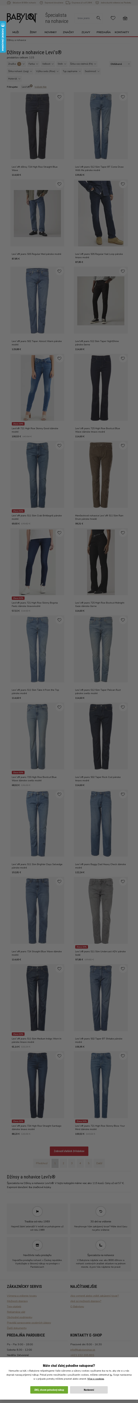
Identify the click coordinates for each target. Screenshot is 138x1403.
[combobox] (119, 64)
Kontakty (122, 32)
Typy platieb (14, 1306)
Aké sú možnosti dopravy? (85, 1301)
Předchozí (41, 1163)
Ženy (33, 32)
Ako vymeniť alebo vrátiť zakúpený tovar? (94, 1296)
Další (99, 1163)
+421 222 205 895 (82, 1355)
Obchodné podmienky (19, 1317)
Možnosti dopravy (17, 1301)
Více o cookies (95, 1378)
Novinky (51, 32)
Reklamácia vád (16, 1312)
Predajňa (104, 32)
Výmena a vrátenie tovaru (22, 1296)
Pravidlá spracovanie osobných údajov (29, 1323)
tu (111, 1374)
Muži (15, 32)
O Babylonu (77, 1306)
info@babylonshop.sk (82, 1350)
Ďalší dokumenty (17, 1328)
